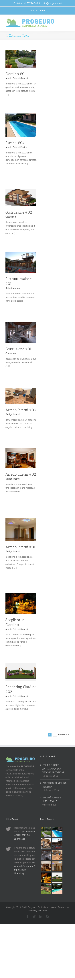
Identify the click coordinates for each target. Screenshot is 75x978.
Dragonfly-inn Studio (37, 910)
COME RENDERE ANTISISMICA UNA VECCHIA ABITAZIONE (53, 769)
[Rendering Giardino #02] (57, 877)
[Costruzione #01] (45, 855)
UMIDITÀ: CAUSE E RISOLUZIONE (51, 799)
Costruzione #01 (18, 349)
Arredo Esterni (12, 78)
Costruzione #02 (18, 212)
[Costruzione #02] (45, 843)
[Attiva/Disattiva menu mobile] (68, 21)
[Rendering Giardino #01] (45, 889)
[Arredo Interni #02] (45, 866)
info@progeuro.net (52, 3)
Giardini (24, 78)
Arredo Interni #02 (20, 474)
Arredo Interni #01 (20, 547)
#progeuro (27, 866)
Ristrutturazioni (12, 288)
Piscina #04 (14, 143)
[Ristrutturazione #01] (57, 843)
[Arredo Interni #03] (57, 855)
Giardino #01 (15, 74)
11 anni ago (19, 838)
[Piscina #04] (57, 832)
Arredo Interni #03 (20, 410)
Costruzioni (10, 216)
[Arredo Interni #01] (57, 866)
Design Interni (12, 414)
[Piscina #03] (57, 889)
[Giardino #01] (45, 832)
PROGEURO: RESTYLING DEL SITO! (54, 785)
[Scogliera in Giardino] (45, 877)
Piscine (23, 147)
